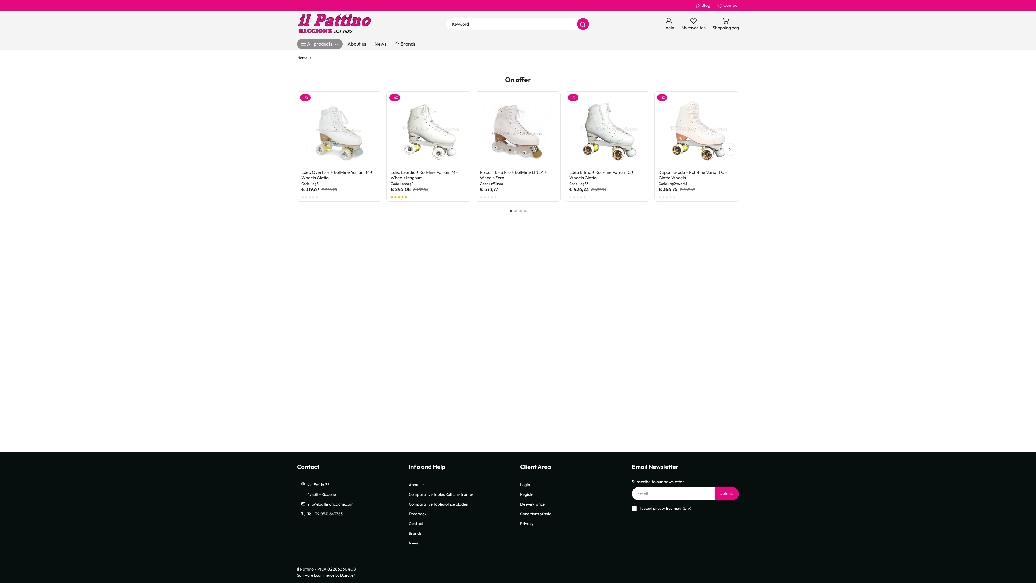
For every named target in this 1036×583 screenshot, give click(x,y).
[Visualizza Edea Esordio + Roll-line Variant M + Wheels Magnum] (457, 105)
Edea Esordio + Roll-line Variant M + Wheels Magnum (424, 175)
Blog (705, 5)
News (380, 44)
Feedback (417, 513)
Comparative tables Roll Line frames (441, 494)
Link (687, 508)
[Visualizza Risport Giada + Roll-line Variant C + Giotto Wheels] (725, 105)
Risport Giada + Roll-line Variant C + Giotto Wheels (693, 175)
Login (525, 484)
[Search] (583, 24)
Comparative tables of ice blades (438, 503)
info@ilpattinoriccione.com (330, 503)
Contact (731, 5)
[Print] (368, 118)
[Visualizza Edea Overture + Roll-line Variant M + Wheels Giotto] (368, 105)
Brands (408, 44)
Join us (726, 493)
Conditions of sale (535, 513)
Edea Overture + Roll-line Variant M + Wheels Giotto (337, 175)
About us (356, 44)
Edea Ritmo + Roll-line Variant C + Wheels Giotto (601, 175)
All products (320, 44)
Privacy (527, 523)
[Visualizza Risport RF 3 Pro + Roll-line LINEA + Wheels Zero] (546, 105)
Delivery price (532, 503)
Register (527, 494)
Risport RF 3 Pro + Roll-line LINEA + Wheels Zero (513, 175)
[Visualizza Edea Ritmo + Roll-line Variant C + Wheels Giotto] (636, 105)
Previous (306, 149)
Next (729, 149)
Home (302, 57)
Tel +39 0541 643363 (325, 513)
